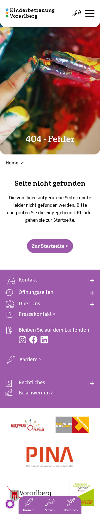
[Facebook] (33, 339)
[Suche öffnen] (76, 13)
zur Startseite (60, 220)
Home (12, 162)
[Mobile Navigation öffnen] (89, 13)
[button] (50, 280)
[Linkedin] (44, 339)
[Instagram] (22, 339)
